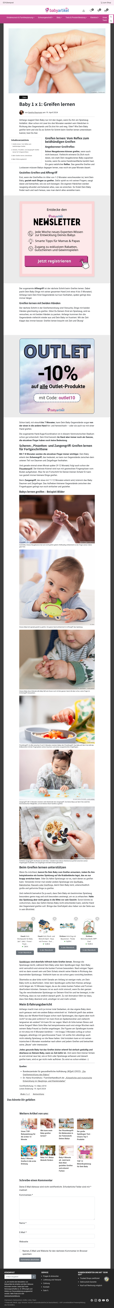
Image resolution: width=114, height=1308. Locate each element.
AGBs (25, 1300)
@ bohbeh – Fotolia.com (98, 92)
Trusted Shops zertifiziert (90, 1278)
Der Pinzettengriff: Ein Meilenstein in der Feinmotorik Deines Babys (66, 1134)
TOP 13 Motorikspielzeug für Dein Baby (84, 1164)
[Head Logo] (57, 10)
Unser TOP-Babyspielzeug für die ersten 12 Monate (28, 1135)
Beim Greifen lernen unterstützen (22, 155)
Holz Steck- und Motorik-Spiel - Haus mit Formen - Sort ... (46, 938)
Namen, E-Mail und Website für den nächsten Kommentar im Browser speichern (54, 1252)
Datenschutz (17, 1300)
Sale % (45, 1290)
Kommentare (26, 1195)
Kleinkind (94, 17)
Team (34, 1300)
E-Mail (23, 1232)
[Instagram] (96, 1300)
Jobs (29, 1300)
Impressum (8, 1300)
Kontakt (46, 1287)
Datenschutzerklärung (12, 1296)
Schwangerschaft (45, 17)
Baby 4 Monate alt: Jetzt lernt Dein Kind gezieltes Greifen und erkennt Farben (66, 1164)
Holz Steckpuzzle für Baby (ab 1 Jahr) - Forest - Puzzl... (25, 940)
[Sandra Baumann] (21, 112)
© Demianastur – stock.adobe (85, 742)
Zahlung (46, 1283)
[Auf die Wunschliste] (33, 918)
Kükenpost (9, 3)
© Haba (92, 624)
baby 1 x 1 (25, 1094)
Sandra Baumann (35, 112)
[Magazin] (92, 1300)
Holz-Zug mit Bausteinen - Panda (68, 937)
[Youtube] (104, 1300)
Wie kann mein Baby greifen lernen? (46, 1133)
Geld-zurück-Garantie (88, 1282)
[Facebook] (108, 1300)
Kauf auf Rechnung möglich (91, 1285)
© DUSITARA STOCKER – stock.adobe (83, 799)
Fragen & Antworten (51, 1276)
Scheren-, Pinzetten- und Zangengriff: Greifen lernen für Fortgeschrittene (26, 151)
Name (22, 1223)
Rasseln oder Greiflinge (42, 885)
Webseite (23, 1241)
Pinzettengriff (25, 468)
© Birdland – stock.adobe (87, 542)
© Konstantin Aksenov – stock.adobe (84, 858)
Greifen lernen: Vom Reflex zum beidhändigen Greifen (22, 145)
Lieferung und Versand (52, 1280)
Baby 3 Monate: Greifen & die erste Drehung (28, 1161)
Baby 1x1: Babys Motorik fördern (47, 1158)
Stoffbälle (78, 882)
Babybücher (24, 885)
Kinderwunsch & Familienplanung (20, 17)
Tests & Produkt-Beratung (76, 17)
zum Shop (107, 3)
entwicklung (39, 1094)
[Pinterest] (100, 1300)
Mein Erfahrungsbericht (20, 159)
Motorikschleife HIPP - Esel (89, 938)
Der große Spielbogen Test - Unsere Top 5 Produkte (84, 1135)
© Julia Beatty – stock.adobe (86, 688)
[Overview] (83, 11)
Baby (59, 17)
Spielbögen (24, 961)
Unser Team (105, 18)
